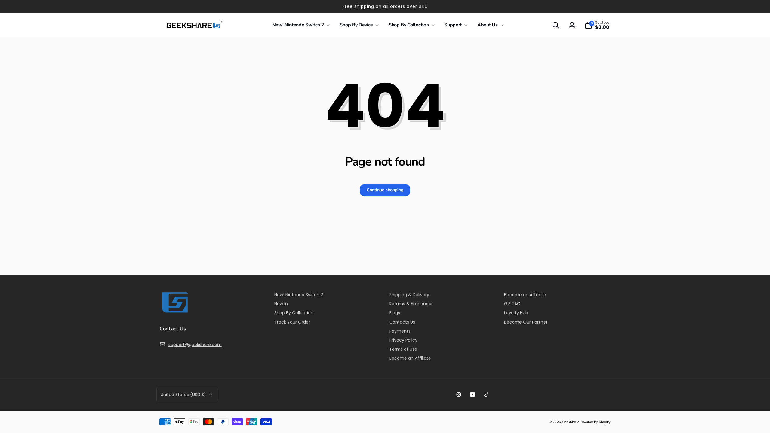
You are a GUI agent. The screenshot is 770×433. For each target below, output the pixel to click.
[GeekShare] (174, 312)
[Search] (555, 25)
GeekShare (570, 422)
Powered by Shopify (595, 422)
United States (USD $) (183, 395)
